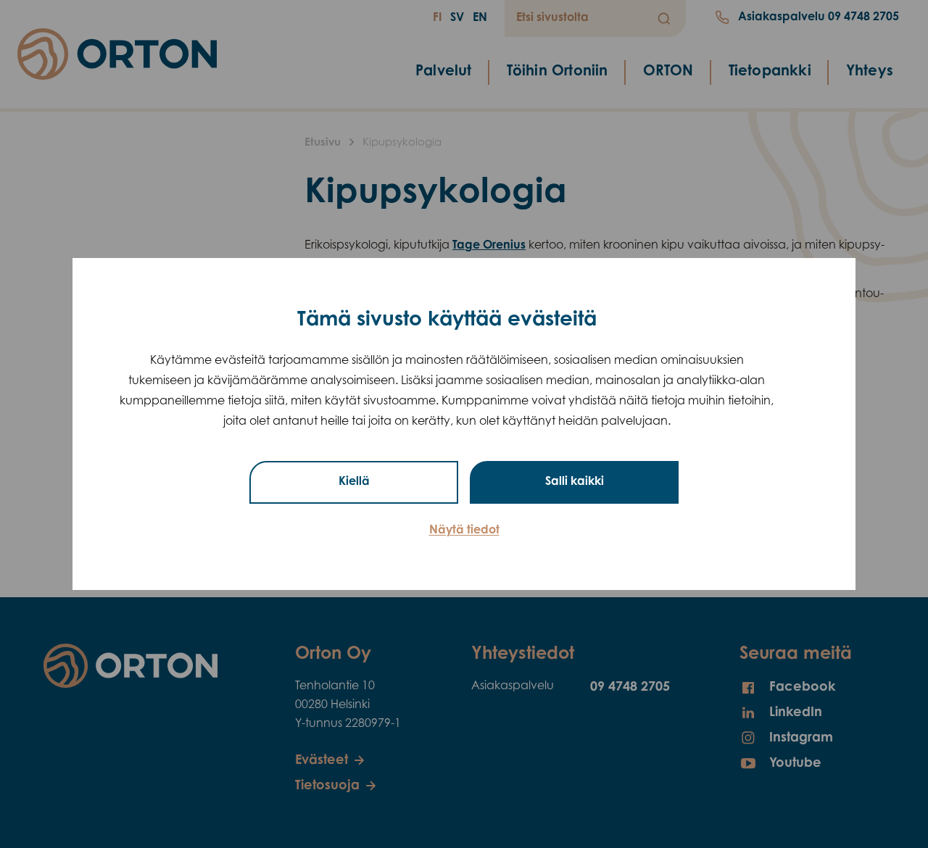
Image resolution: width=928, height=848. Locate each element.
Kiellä (354, 482)
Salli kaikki (574, 482)
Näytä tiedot (464, 530)
